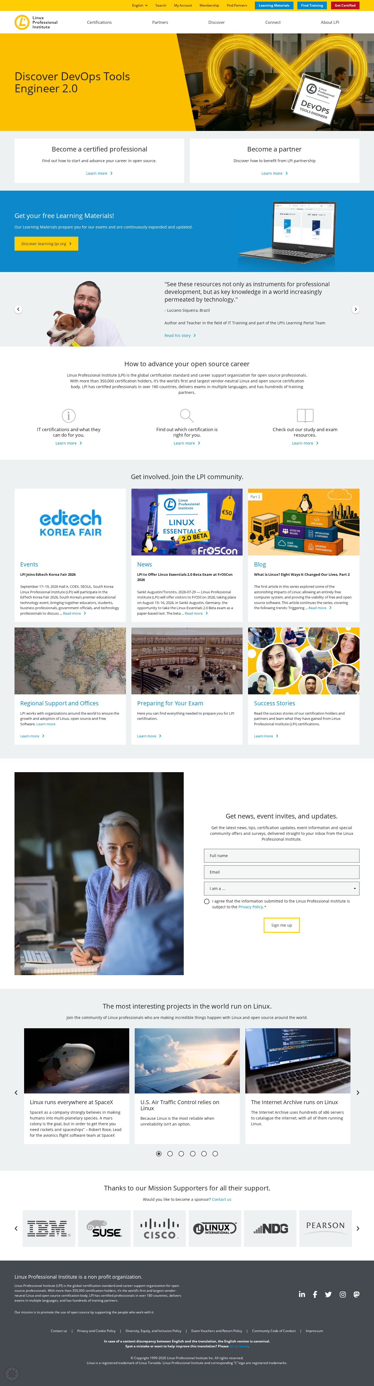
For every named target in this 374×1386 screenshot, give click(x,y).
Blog (260, 564)
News (144, 564)
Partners (160, 22)
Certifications (99, 22)
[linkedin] (302, 1294)
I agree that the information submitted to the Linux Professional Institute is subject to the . (281, 903)
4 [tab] (192, 1154)
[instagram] (343, 1294)
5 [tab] (204, 1154)
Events (29, 564)
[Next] (355, 309)
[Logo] (36, 22)
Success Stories (274, 703)
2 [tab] (170, 1154)
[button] (12, 1374)
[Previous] (18, 309)
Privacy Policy (250, 906)
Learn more (96, 173)
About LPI (330, 22)
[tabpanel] (76, 1086)
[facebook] (315, 1294)
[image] (70, 522)
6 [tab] (215, 1154)
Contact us (221, 1199)
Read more (72, 613)
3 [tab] (181, 1154)
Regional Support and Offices (59, 703)
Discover (216, 22)
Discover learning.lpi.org (43, 243)
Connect (273, 22)
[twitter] (328, 1294)
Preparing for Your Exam (170, 703)
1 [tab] (159, 1154)
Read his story (178, 335)
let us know (238, 1346)
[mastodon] (356, 1294)
